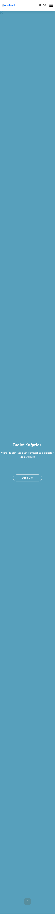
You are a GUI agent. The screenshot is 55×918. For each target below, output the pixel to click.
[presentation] (27, 901)
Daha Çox (27, 478)
